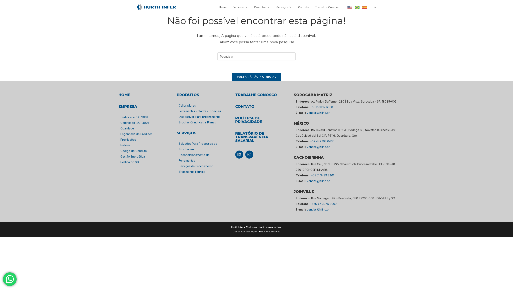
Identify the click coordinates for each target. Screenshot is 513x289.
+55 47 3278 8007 (324, 204)
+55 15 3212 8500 (321, 107)
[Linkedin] (239, 155)
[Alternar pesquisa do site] (375, 7)
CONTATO (244, 106)
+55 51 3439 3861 (322, 175)
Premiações (128, 139)
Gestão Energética (132, 156)
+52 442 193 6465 (322, 141)
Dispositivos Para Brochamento (199, 116)
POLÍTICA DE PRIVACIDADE (248, 120)
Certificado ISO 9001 (134, 117)
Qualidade (127, 128)
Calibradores (187, 105)
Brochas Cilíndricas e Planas (197, 122)
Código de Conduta (133, 151)
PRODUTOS (188, 95)
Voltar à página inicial (256, 76)
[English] (350, 7)
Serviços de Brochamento (196, 166)
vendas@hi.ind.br (318, 112)
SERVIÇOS (186, 133)
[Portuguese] (357, 7)
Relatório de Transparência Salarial (251, 137)
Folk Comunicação (270, 231)
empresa (127, 106)
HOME (124, 95)
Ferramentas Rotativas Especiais (200, 111)
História (125, 145)
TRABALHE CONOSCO (256, 95)
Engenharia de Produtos (136, 134)
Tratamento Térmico (192, 171)
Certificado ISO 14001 (134, 122)
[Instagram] (249, 155)
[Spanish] (364, 7)
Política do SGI (129, 162)
